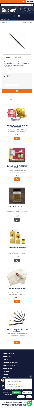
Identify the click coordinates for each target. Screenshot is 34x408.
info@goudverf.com (14, 404)
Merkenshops (7, 356)
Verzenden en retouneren (10, 362)
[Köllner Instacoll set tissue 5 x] (17, 277)
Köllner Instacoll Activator (17, 207)
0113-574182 (25, 404)
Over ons (5, 359)
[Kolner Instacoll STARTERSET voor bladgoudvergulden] (17, 155)
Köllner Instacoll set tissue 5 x (17, 288)
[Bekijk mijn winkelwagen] (23, 1)
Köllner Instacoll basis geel (17, 248)
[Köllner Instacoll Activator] (17, 195)
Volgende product (26, 22)
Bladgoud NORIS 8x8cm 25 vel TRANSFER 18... (17, 126)
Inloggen (30, 1)
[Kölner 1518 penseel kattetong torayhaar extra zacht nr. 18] (17, 318)
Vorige (5, 22)
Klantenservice (7, 368)
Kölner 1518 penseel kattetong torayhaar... (17, 330)
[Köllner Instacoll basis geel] (17, 236)
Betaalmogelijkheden (9, 365)
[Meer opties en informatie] (17, 220)
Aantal (6, 82)
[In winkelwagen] (17, 91)
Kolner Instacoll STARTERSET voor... (17, 167)
